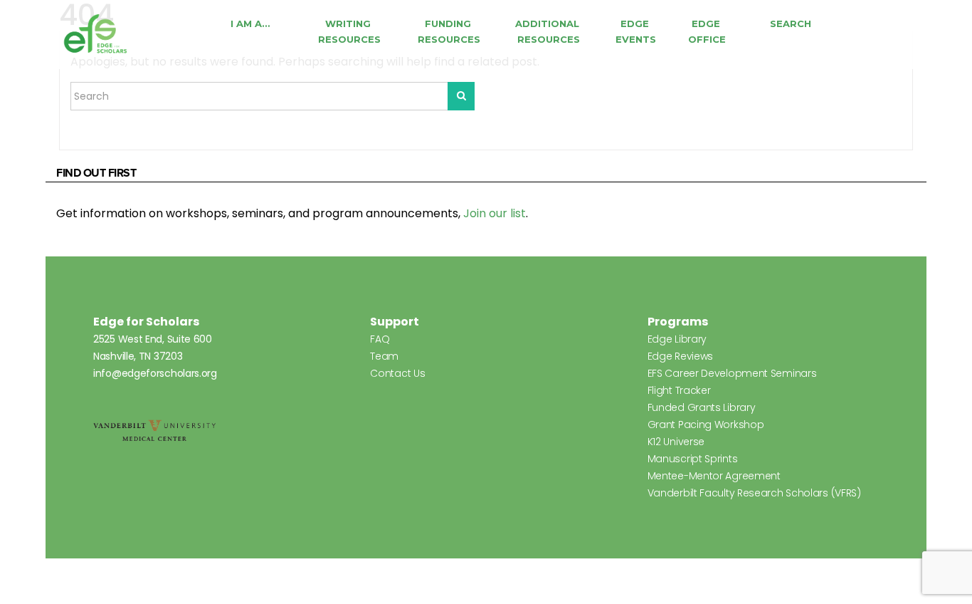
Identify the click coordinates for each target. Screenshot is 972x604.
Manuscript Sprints (693, 459)
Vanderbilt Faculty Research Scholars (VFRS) (754, 493)
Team (384, 356)
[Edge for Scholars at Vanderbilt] (95, 34)
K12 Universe (676, 441)
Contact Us (397, 373)
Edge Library (677, 339)
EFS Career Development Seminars (732, 373)
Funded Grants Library (702, 407)
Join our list (494, 213)
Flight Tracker (679, 390)
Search (790, 23)
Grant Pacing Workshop (706, 424)
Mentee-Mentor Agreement (714, 476)
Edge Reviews (680, 356)
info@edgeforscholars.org (155, 373)
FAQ (379, 339)
